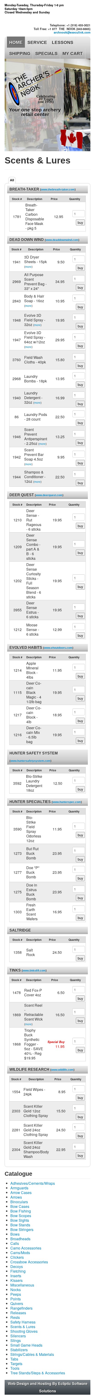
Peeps (15, 1294)
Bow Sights (19, 1220)
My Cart (72, 53)
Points (15, 1299)
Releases (18, 1312)
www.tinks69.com (34, 970)
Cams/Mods (20, 1252)
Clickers (17, 1257)
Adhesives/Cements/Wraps (32, 1183)
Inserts (15, 1275)
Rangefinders (21, 1308)
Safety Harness (23, 1322)
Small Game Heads (26, 1345)
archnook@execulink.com (72, 32)
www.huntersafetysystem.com (30, 761)
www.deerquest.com (49, 495)
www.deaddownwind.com (62, 240)
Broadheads (20, 1238)
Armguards (19, 1188)
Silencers (18, 1336)
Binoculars (19, 1201)
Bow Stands (20, 1225)
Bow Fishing (20, 1211)
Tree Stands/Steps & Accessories (37, 1372)
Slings (15, 1340)
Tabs (14, 1359)
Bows (15, 1234)
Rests (15, 1317)
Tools (14, 1368)
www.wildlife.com (62, 1069)
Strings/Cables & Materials (32, 1354)
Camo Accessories (25, 1248)
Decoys (16, 1266)
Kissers (16, 1280)
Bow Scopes (20, 1215)
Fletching (18, 1271)
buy (80, 222)
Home (16, 42)
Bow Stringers (21, 1229)
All (12, 180)
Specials (46, 53)
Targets (16, 1363)
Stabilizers (19, 1349)
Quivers (16, 1303)
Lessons (62, 42)
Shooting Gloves (24, 1331)
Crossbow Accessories (29, 1262)
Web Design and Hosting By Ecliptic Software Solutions (47, 1387)
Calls (14, 1243)
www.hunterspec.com (67, 802)
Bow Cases (19, 1206)
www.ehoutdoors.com (58, 647)
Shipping (19, 53)
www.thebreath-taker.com (58, 189)
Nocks (15, 1289)
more (28, 266)
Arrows (16, 1197)
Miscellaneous (22, 1285)
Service (37, 42)
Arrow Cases (21, 1192)
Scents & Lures (22, 1326)
